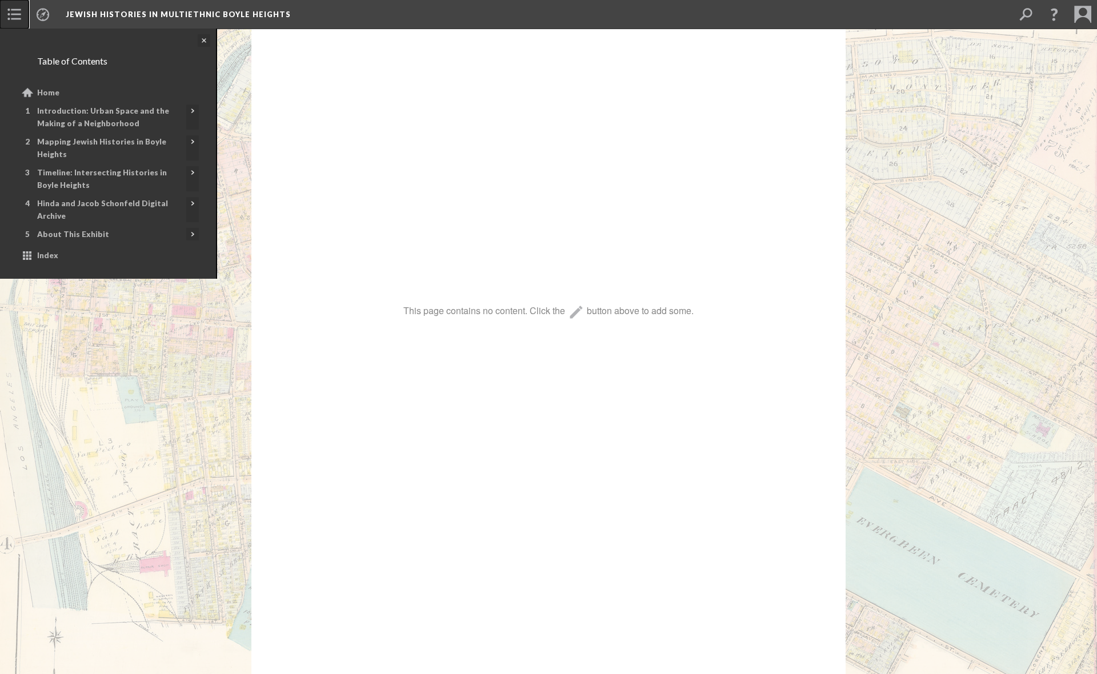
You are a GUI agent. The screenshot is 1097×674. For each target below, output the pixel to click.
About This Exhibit (73, 234)
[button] (1054, 14)
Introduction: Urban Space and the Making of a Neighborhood (103, 117)
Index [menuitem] (47, 255)
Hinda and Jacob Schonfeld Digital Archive (102, 209)
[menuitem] (14, 14)
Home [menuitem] (48, 92)
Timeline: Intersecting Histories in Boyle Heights (102, 179)
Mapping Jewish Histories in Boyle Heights (101, 148)
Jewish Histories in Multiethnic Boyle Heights (178, 14)
